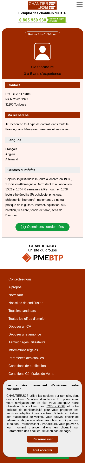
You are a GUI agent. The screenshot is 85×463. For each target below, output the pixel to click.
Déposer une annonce (24, 334)
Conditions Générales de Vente (31, 373)
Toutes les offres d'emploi (26, 318)
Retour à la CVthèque (42, 34)
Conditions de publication (27, 366)
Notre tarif (15, 295)
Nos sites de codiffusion (25, 303)
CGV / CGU (56, 406)
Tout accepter (42, 450)
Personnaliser (43, 439)
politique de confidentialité (24, 409)
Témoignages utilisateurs (26, 342)
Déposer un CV (19, 326)
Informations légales (23, 350)
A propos (14, 287)
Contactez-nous (20, 279)
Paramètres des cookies (26, 358)
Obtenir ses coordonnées (45, 227)
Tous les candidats (22, 311)
